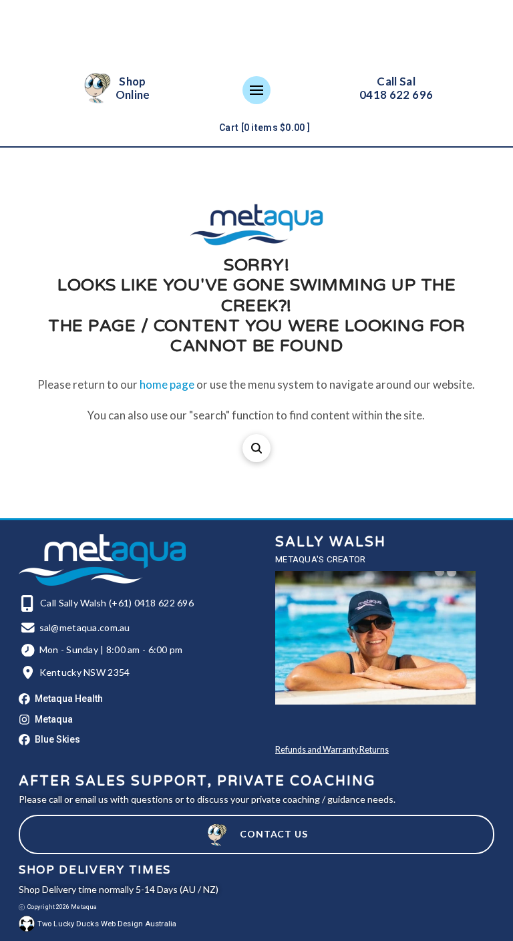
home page (167, 384)
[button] (256, 90)
